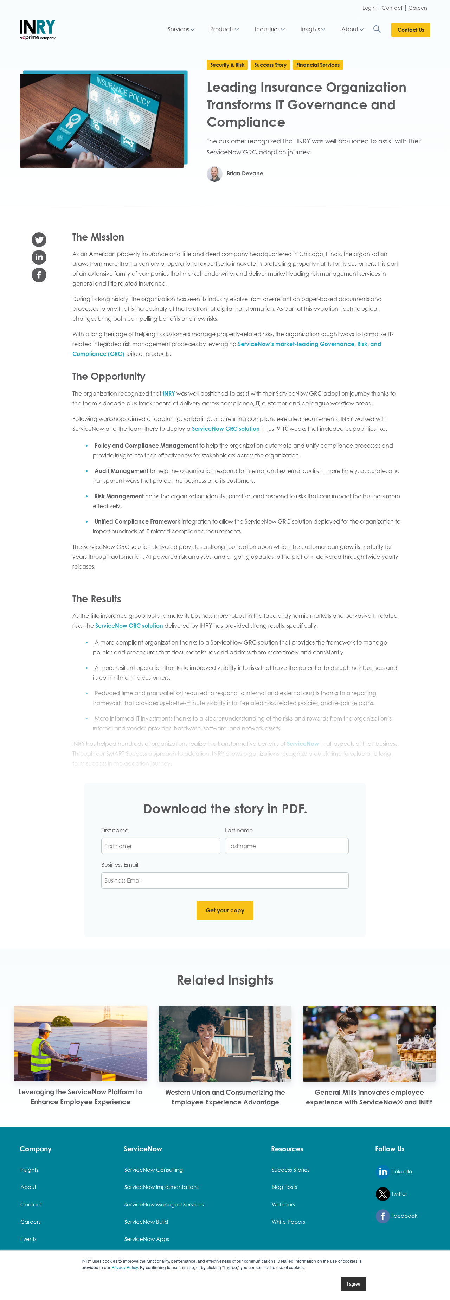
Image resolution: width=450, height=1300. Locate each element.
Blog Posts (284, 1187)
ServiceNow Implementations (161, 1187)
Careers (418, 8)
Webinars (283, 1204)
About (349, 29)
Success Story (270, 65)
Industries (267, 29)
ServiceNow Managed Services (164, 1204)
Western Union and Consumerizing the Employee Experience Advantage (225, 1097)
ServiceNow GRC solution (226, 428)
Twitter (398, 1193)
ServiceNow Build (146, 1221)
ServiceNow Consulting (153, 1169)
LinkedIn (401, 1171)
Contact (392, 8)
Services (178, 29)
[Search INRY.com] (382, 29)
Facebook (404, 1215)
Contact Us (411, 30)
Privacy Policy (124, 1267)
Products (221, 29)
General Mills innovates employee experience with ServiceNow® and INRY (369, 1097)
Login (369, 8)
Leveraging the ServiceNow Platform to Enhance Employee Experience (80, 1097)
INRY (169, 393)
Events (28, 1239)
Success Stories (291, 1169)
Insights (310, 29)
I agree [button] (353, 1284)
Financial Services (318, 65)
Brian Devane (244, 173)
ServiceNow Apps (146, 1239)
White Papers (288, 1221)
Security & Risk (227, 65)
